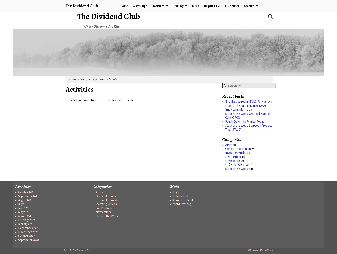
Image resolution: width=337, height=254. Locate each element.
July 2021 (23, 204)
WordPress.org (182, 204)
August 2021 (25, 200)
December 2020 (28, 228)
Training (178, 6)
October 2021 (26, 192)
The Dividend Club (108, 16)
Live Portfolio (233, 156)
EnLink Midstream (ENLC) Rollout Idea (248, 101)
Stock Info (157, 6)
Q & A (195, 6)
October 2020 (26, 236)
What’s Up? (140, 6)
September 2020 (28, 240)
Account (249, 6)
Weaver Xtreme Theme (263, 250)
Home (124, 6)
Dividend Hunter (238, 164)
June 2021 (24, 208)
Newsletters (232, 160)
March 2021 (25, 216)
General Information (238, 148)
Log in (177, 192)
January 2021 (26, 224)
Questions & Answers (93, 79)
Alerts (228, 145)
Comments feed (183, 200)
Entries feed (180, 196)
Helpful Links (212, 6)
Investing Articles (236, 152)
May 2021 (24, 212)
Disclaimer (232, 6)
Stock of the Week (236, 168)
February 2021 (26, 220)
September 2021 (28, 196)
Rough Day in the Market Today (244, 121)
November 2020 (28, 232)
